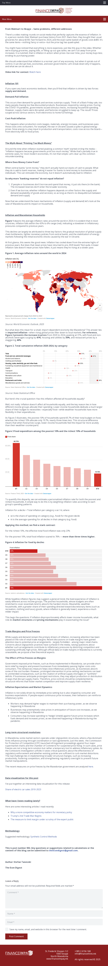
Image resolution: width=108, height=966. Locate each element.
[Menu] (105, 19)
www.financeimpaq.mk (57, 958)
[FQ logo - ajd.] (54, 10)
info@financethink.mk (85, 953)
